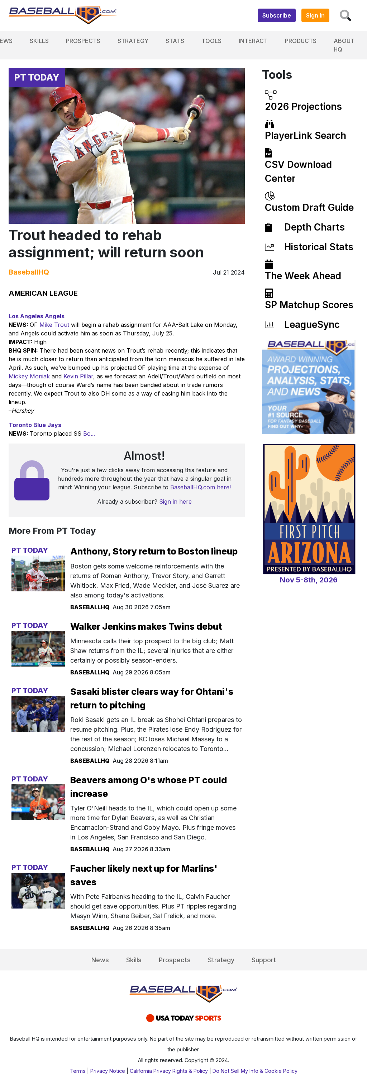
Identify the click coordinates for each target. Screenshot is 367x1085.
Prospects (83, 40)
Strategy (133, 40)
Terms (78, 1071)
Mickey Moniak (29, 376)
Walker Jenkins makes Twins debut (146, 626)
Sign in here (175, 501)
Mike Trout (54, 324)
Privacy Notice (107, 1071)
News (100, 960)
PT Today (36, 77)
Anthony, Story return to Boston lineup (154, 551)
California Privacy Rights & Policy (169, 1071)
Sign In (315, 15)
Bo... (89, 433)
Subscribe (276, 15)
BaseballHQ (29, 272)
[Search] (345, 15)
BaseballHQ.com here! (200, 487)
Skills (39, 40)
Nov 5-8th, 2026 (309, 580)
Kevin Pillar (78, 376)
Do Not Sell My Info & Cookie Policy (255, 1071)
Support (264, 960)
